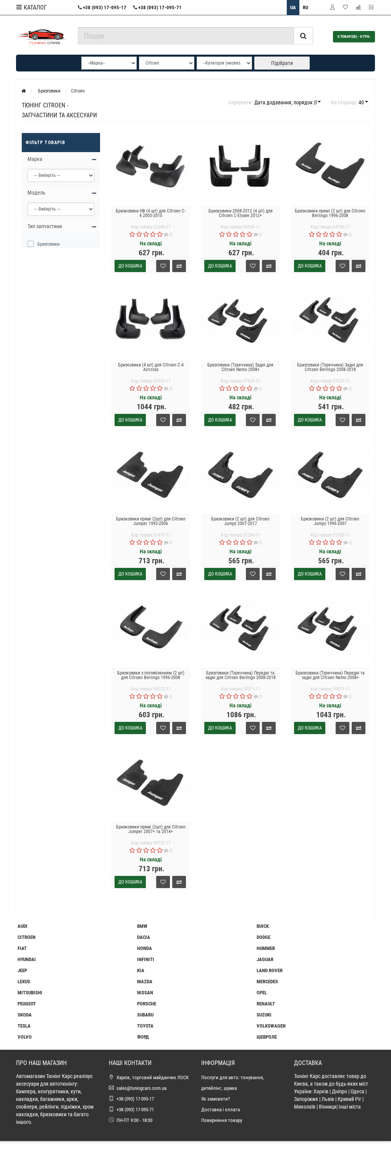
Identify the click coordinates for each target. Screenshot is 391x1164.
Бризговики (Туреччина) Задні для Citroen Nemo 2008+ (240, 367)
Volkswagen (271, 1026)
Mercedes (267, 981)
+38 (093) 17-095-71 (159, 7)
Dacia (143, 937)
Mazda (144, 981)
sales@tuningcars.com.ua (141, 1088)
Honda (144, 948)
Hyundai (27, 959)
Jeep (22, 970)
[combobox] (186, 35)
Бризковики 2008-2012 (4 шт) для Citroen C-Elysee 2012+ (240, 213)
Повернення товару (221, 1120)
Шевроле (267, 1037)
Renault (266, 1004)
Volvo (25, 1037)
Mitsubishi (30, 992)
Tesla (24, 1026)
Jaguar (265, 959)
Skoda (25, 1015)
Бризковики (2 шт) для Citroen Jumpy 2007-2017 (240, 521)
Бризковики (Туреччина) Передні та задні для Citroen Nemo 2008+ (330, 675)
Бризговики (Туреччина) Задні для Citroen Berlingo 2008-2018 (330, 367)
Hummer (266, 948)
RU (305, 7)
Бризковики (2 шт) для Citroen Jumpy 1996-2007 (330, 521)
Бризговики (48, 244)
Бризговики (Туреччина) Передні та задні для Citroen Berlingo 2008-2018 (240, 675)
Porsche (146, 1004)
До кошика (130, 266)
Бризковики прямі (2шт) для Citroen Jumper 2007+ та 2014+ (151, 829)
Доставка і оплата (220, 1109)
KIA (140, 970)
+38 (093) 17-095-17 (104, 7)
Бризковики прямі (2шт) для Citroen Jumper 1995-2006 (151, 521)
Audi (22, 926)
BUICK (263, 926)
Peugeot (27, 1004)
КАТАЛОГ (34, 7)
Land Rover (270, 970)
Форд (143, 1037)
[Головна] (23, 91)
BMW (142, 926)
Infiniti (145, 959)
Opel (262, 992)
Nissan (145, 992)
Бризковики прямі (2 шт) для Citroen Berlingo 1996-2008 (330, 213)
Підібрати (282, 63)
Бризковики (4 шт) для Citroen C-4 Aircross (151, 367)
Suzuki (264, 1015)
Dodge (263, 937)
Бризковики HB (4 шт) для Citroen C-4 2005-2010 (151, 213)
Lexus (24, 981)
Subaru (145, 1015)
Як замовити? (215, 1099)
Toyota (145, 1026)
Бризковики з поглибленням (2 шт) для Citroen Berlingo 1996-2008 (150, 675)
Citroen (27, 937)
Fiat (22, 948)
